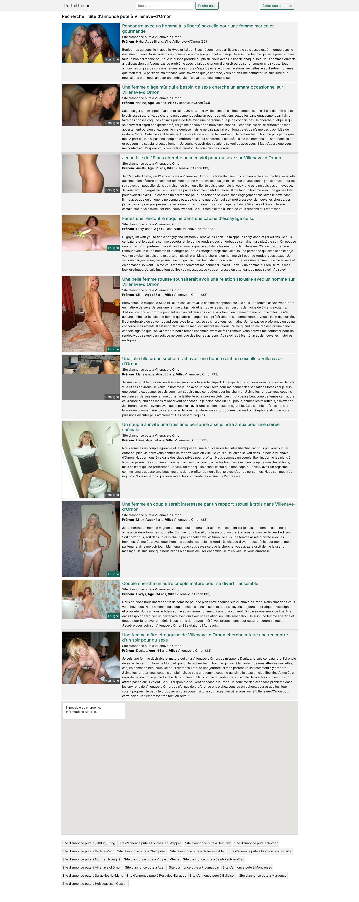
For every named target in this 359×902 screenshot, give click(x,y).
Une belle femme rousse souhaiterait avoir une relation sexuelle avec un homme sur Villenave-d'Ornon (208, 281)
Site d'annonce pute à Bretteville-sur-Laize (260, 851)
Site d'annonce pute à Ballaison (213, 875)
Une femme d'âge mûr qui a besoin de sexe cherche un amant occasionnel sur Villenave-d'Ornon (202, 89)
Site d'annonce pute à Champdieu (142, 851)
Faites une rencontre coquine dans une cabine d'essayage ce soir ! (191, 218)
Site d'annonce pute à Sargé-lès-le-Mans (92, 875)
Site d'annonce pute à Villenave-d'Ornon (92, 867)
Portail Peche (77, 5)
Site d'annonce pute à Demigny (208, 843)
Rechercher (207, 6)
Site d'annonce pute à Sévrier (256, 843)
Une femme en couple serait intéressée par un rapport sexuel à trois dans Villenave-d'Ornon (209, 506)
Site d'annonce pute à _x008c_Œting (88, 843)
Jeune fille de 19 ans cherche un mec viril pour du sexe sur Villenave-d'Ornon (201, 157)
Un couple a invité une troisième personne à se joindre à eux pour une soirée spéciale (201, 427)
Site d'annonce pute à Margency (262, 875)
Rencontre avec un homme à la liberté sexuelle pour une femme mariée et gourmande (198, 28)
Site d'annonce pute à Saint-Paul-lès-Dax (213, 859)
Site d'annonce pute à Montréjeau (247, 867)
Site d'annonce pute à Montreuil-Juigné (91, 859)
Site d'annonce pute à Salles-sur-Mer (197, 851)
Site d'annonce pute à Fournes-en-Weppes (150, 843)
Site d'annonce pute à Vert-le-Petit (88, 851)
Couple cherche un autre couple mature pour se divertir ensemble (190, 583)
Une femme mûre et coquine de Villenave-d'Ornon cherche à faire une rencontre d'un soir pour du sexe (205, 637)
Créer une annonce (277, 6)
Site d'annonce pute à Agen (145, 867)
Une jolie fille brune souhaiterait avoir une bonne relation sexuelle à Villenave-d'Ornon (202, 361)
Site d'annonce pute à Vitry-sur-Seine (152, 859)
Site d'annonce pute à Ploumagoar (194, 867)
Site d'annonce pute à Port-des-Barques (156, 875)
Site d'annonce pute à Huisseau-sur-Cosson (94, 884)
